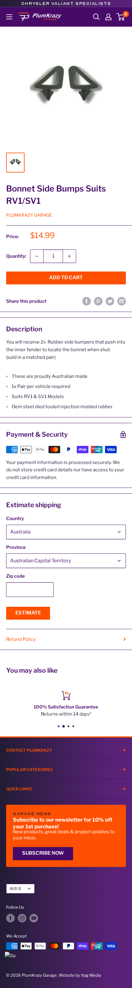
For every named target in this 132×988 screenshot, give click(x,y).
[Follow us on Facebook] (10, 918)
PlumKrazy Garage (29, 215)
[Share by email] (121, 301)
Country (15, 518)
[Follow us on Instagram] (22, 918)
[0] (121, 17)
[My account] (108, 16)
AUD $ (15, 888)
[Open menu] (9, 16)
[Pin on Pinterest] (98, 301)
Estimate (28, 613)
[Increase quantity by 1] (69, 256)
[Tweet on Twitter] (110, 301)
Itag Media (91, 975)
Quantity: (16, 256)
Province (16, 547)
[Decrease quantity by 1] (36, 256)
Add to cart (66, 277)
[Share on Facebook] (86, 301)
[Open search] (96, 16)
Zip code (15, 576)
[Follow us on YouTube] (33, 918)
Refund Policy (21, 639)
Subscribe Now (43, 853)
